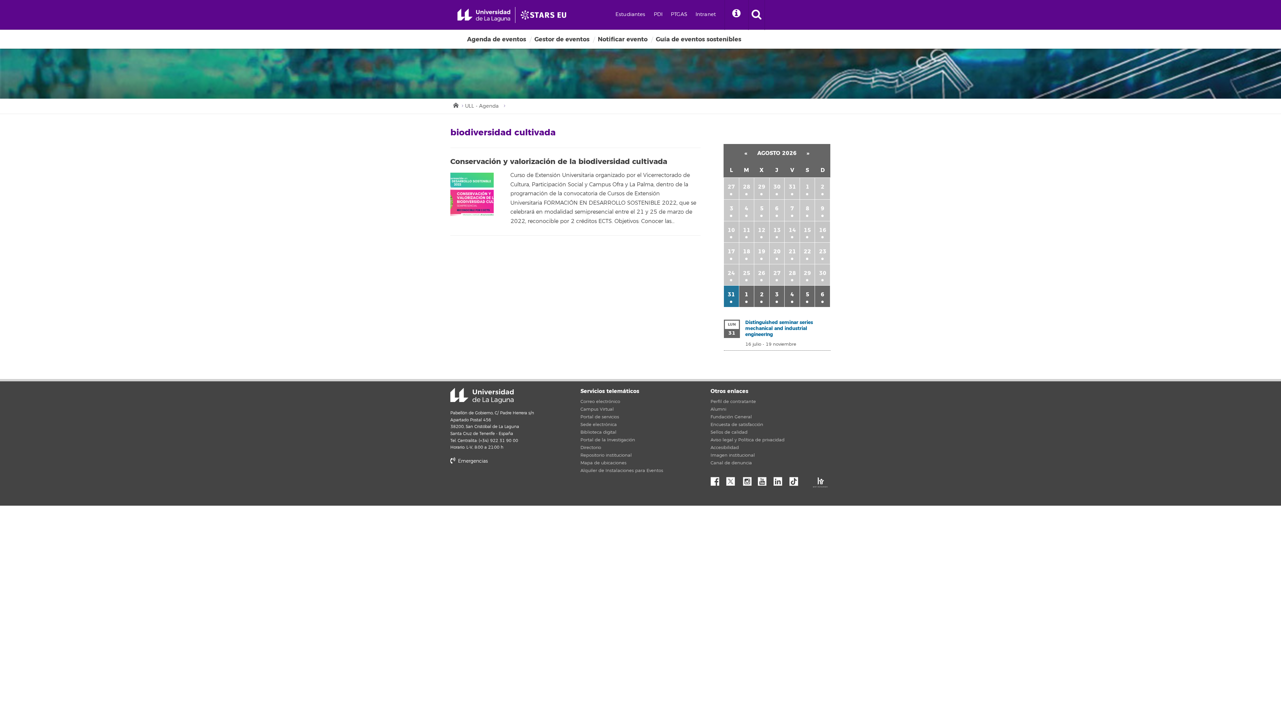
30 (777, 186)
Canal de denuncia (731, 463)
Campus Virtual (597, 409)
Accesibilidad (725, 447)
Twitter (733, 479)
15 (807, 230)
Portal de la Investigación (607, 440)
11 (746, 230)
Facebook (718, 479)
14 (792, 230)
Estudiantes (630, 14)
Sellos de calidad (729, 432)
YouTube (765, 479)
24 (731, 273)
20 (777, 251)
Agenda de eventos (496, 39)
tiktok (796, 479)
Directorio (590, 447)
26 (761, 273)
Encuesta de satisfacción (737, 424)
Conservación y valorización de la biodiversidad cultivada (558, 161)
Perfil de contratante (733, 401)
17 (731, 251)
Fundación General (731, 417)
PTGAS (679, 14)
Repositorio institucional (606, 455)
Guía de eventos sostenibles (698, 39)
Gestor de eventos (561, 39)
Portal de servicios (599, 417)
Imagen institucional (733, 455)
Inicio (455, 105)
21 (792, 251)
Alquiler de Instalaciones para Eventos (621, 470)
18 (746, 251)
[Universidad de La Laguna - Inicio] (486, 15)
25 (746, 273)
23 (822, 251)
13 (777, 230)
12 (761, 230)
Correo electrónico (600, 401)
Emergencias (472, 461)
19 (761, 251)
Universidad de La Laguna (482, 395)
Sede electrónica (598, 424)
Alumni (718, 409)
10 (731, 230)
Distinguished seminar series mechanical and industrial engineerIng (779, 328)
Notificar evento (623, 39)
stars (500, 484)
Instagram (749, 479)
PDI (658, 14)
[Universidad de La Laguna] (545, 15)
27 (731, 186)
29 (761, 186)
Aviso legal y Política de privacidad (748, 440)
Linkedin (780, 479)
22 (807, 251)
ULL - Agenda (482, 106)
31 (792, 186)
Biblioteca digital (598, 432)
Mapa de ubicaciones (603, 463)
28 (746, 186)
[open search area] (756, 15)
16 (822, 230)
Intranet (706, 14)
